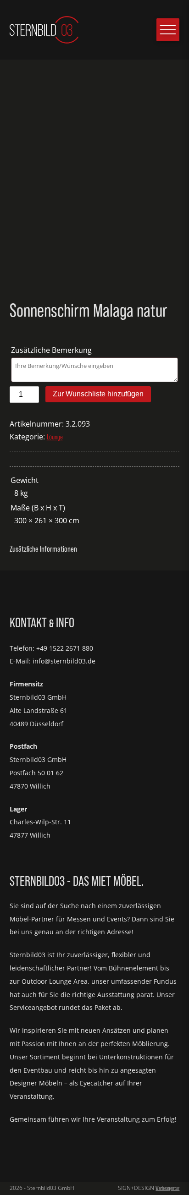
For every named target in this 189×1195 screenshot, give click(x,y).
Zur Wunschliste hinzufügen (98, 394)
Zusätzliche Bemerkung (52, 350)
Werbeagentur (167, 1188)
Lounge (55, 437)
